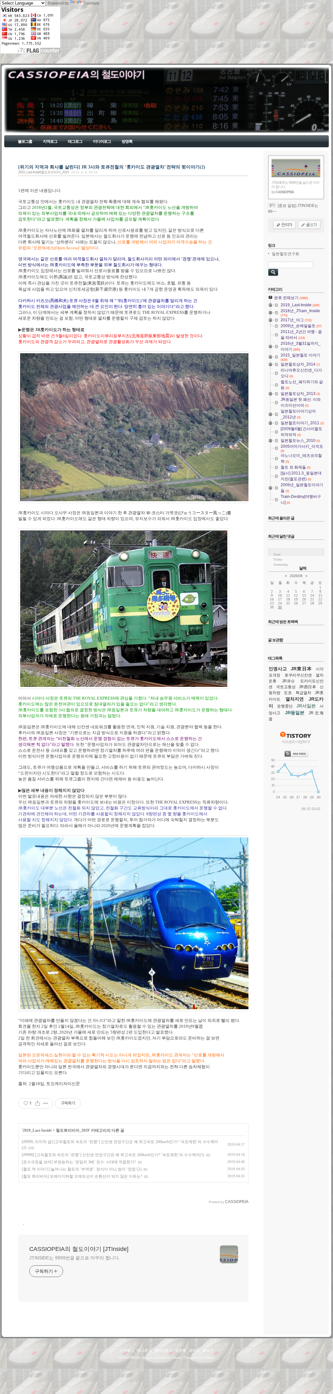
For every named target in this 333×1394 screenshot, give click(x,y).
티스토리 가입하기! (296, 742)
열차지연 (295, 699)
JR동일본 (294, 712)
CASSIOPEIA (128, 1357)
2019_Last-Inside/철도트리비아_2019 (43, 172)
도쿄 (288, 692)
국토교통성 (286, 687)
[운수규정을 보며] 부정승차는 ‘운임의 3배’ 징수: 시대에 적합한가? (79, 1162)
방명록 (127, 141)
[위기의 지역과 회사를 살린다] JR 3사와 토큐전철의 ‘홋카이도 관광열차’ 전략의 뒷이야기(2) (111, 166)
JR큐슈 (288, 681)
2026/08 (296, 576)
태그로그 (75, 141)
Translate (91, 3)
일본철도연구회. (286, 254)
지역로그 (50, 141)
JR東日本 (301, 668)
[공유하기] (37, 1103)
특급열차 (303, 692)
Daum (176, 1357)
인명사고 (278, 668)
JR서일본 (306, 705)
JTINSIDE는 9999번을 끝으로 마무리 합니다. (74, 1257)
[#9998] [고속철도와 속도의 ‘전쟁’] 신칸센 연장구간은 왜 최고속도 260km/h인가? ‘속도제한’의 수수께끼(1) (113, 1155)
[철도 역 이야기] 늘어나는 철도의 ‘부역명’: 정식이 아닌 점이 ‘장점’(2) (81, 1169)
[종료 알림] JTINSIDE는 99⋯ (293, 208)
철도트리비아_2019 (72, 1130)
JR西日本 (307, 687)
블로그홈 (25, 141)
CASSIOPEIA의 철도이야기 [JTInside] (35, 113)
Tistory (209, 1357)
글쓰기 (208, 1350)
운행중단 (285, 706)
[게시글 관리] (46, 1103)
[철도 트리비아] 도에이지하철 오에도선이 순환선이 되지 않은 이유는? (82, 1176)
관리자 (194, 1350)
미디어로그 (102, 141)
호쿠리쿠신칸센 (298, 675)
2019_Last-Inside (37, 1130)
